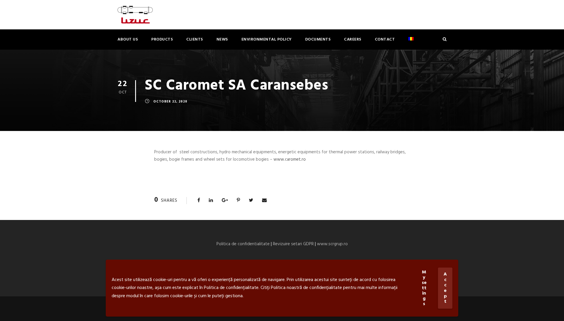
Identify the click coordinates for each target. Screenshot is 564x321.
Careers (352, 39)
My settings (424, 288)
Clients (194, 39)
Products (162, 39)
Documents (318, 39)
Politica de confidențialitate (231, 288)
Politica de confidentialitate (243, 244)
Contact (385, 39)
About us (128, 39)
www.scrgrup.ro (332, 244)
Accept (445, 287)
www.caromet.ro (289, 159)
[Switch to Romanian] (411, 43)
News (222, 39)
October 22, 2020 (170, 101)
